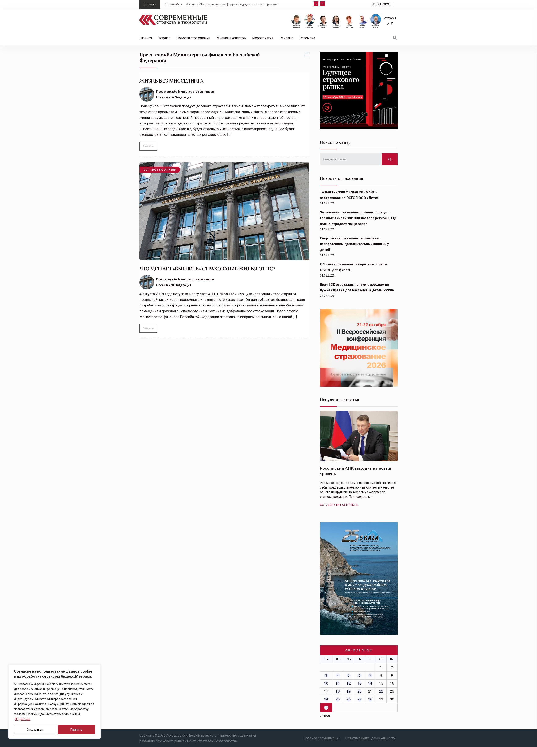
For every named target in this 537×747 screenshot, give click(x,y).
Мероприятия (262, 38)
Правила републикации (321, 738)
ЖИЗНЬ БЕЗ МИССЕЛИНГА (172, 81)
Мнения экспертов (231, 38)
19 (349, 691)
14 (370, 683)
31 (326, 707)
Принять (76, 729)
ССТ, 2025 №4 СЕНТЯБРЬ (339, 505)
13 (359, 683)
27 (359, 699)
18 (338, 691)
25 (338, 699)
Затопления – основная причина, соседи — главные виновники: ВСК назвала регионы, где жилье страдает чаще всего (358, 218)
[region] (54, 701)
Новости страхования (193, 38)
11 (338, 683)
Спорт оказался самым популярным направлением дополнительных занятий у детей (354, 244)
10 (326, 683)
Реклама (286, 38)
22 (381, 691)
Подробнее (22, 719)
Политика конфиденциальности (370, 738)
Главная (145, 38)
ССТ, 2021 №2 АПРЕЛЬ (160, 169)
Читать (148, 146)
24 (326, 699)
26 (349, 699)
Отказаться (35, 729)
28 (370, 699)
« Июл (325, 716)
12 (349, 683)
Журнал (164, 38)
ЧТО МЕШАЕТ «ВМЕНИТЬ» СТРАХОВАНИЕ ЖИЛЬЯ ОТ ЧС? (207, 268)
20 (359, 691)
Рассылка (307, 38)
